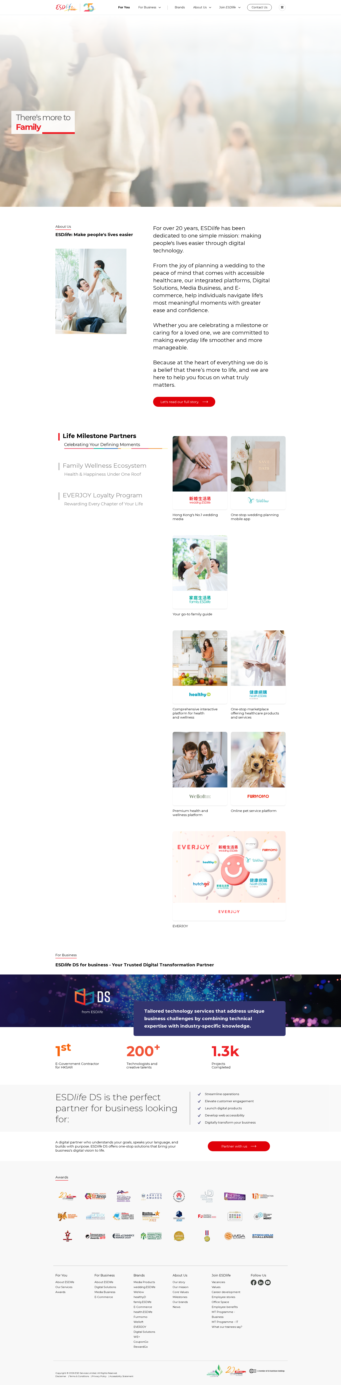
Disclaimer (60, 1376)
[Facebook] (253, 1282)
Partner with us (234, 1146)
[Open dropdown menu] (160, 7)
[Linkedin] (261, 1282)
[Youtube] (268, 1282)
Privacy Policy (99, 1376)
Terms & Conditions (79, 1376)
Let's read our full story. (180, 402)
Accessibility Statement (121, 1376)
